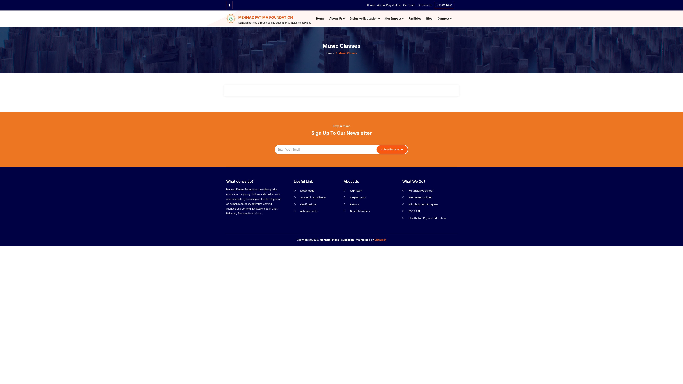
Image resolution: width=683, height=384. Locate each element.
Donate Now (444, 5)
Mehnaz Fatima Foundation (265, 17)
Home (330, 53)
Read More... (255, 213)
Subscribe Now (390, 149)
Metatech (380, 239)
